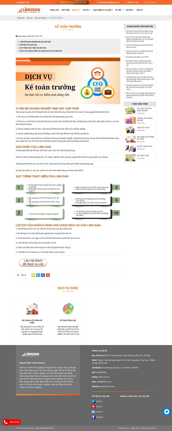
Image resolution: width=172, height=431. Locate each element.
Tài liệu (118, 10)
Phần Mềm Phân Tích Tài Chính (74, 2)
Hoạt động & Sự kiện (102, 10)
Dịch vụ (75, 10)
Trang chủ (54, 10)
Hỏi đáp (129, 10)
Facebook (99, 417)
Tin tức (86, 10)
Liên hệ (139, 10)
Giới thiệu (65, 10)
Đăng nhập (151, 2)
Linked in (99, 412)
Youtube (99, 407)
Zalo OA (99, 401)
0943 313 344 (14, 422)
